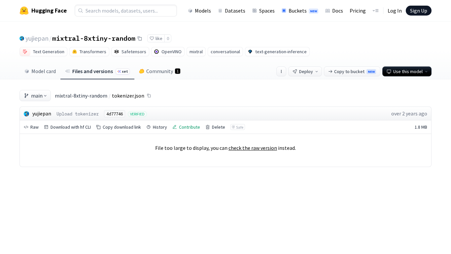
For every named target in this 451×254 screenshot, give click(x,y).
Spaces (267, 10)
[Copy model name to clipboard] (139, 38)
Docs (337, 10)
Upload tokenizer (77, 114)
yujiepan (37, 38)
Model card (43, 71)
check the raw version (252, 148)
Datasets (235, 10)
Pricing (358, 10)
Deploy (306, 71)
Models (203, 10)
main (37, 95)
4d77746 (114, 114)
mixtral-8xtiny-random (93, 38)
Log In (395, 10)
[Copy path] (149, 96)
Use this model (408, 71)
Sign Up (418, 10)
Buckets (303, 10)
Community (162, 71)
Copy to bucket (354, 71)
